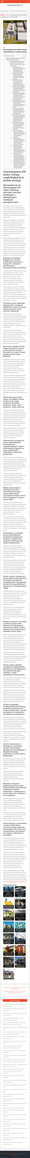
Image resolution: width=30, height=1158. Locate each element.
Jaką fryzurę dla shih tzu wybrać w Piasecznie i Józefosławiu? (13, 1134)
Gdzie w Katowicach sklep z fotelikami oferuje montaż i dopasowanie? (15, 1129)
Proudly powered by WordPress (8, 1153)
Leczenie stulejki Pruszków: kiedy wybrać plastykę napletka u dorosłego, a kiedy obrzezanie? (14, 1023)
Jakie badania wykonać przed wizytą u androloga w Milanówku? (14, 1076)
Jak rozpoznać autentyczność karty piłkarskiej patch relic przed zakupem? (14, 1005)
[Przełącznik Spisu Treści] (23, 56)
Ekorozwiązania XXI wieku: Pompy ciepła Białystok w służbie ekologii (15, 59)
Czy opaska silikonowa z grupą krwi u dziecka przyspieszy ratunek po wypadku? (13, 1019)
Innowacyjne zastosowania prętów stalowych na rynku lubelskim (15, 988)
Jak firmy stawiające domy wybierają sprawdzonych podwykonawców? (14, 1120)
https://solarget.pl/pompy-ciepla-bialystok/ (16, 881)
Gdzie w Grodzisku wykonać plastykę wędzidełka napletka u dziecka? (14, 1099)
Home (3, 15)
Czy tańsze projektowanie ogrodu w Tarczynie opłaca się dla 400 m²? (15, 1056)
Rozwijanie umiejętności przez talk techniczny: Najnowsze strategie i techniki (15, 992)
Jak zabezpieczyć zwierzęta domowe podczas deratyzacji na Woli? (13, 1143)
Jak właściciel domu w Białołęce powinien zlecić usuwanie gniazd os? (14, 1037)
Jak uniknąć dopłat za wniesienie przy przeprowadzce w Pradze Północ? (15, 1014)
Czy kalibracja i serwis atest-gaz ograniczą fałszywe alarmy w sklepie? (14, 1124)
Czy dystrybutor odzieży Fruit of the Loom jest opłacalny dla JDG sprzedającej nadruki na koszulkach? (13, 1070)
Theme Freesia (15, 1155)
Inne (8, 15)
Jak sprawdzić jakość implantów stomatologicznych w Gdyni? (15, 1090)
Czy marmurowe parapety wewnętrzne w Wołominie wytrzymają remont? (15, 1138)
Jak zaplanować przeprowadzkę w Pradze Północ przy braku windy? (15, 1009)
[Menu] (2, 1)
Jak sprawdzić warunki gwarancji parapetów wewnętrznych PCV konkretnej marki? (13, 1046)
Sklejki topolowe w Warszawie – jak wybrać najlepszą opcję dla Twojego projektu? (15, 1065)
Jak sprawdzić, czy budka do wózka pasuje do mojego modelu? (14, 1042)
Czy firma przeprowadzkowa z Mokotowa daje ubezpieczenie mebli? (13, 1095)
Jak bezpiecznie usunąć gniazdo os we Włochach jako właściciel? (15, 1104)
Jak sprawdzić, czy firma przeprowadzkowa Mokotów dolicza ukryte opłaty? (15, 1081)
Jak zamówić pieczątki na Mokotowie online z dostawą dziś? (15, 1028)
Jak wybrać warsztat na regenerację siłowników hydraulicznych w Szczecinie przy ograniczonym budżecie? (13, 1109)
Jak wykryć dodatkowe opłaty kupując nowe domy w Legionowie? (14, 1115)
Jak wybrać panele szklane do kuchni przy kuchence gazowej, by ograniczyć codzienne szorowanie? (14, 1060)
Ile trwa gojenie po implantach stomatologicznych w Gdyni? (14, 1085)
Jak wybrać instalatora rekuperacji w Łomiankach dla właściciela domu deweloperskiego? (15, 1032)
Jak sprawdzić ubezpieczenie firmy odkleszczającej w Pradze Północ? (14, 1051)
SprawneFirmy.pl (15, 5)
